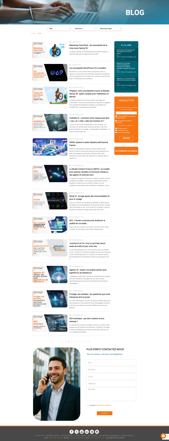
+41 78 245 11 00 (97, 438)
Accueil (33, 33)
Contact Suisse (80, 435)
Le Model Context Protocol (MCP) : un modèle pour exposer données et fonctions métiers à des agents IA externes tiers (89, 172)
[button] (163, 436)
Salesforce (78, 28)
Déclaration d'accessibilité (109, 435)
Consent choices (127, 435)
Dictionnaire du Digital (126, 151)
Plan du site (40, 435)
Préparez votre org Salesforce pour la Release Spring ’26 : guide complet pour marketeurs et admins (89, 94)
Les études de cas (122, 130)
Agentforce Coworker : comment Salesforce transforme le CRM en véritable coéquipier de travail (126, 66)
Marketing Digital (106, 28)
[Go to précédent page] (54, 341)
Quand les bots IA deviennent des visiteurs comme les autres (126, 51)
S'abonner (126, 138)
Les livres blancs (122, 128)
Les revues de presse (123, 132)
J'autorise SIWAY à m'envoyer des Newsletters (125, 117)
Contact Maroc (66, 435)
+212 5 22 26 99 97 (77, 438)
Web (51, 28)
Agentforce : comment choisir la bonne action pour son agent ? (126, 80)
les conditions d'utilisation (103, 405)
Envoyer (105, 413)
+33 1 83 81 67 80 (56, 438)
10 (83, 341)
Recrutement (93, 435)
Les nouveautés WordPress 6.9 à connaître (87, 68)
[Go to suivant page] (86, 341)
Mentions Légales (52, 435)
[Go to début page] (52, 341)
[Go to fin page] (89, 341)
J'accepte (123, 121)
